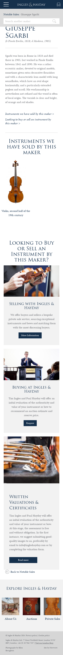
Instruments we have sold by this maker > (29, 114)
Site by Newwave (50, 647)
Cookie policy (44, 635)
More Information (30, 335)
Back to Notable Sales (22, 572)
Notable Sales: (11, 14)
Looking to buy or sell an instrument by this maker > (28, 121)
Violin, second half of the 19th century (16, 213)
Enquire (30, 423)
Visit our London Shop (44, 643)
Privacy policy (31, 635)
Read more (23, 560)
